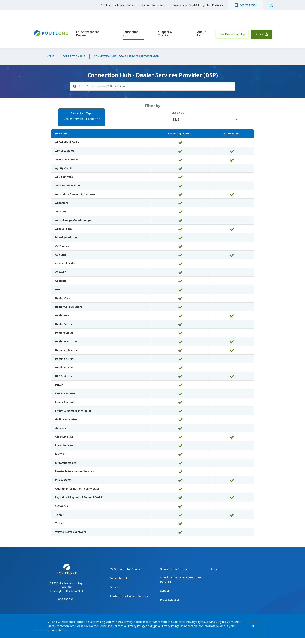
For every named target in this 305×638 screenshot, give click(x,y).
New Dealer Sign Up (231, 34)
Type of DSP (177, 113)
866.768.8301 (248, 5)
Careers (114, 587)
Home (50, 56)
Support (165, 590)
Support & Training (165, 33)
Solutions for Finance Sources (118, 5)
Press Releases (170, 599)
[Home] (51, 33)
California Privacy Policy (129, 626)
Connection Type (81, 113)
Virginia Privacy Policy (164, 626)
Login (259, 34)
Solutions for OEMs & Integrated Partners (181, 579)
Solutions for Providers (155, 5)
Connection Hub (131, 33)
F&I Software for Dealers (87, 33)
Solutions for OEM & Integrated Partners (198, 5)
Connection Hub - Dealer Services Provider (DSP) (126, 56)
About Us (201, 33)
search (271, 5)
